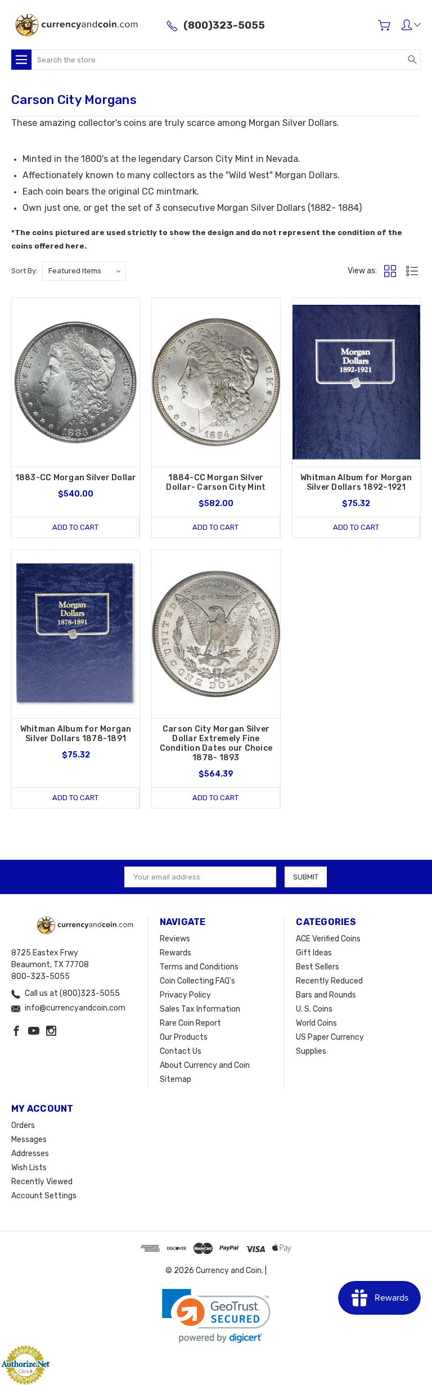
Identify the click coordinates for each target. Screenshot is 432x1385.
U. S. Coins (314, 1009)
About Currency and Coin (205, 1065)
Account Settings (43, 1196)
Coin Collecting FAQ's (197, 981)
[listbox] (84, 271)
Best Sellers (317, 967)
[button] (216, 1316)
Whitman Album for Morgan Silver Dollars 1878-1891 (76, 733)
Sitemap (175, 1079)
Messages (29, 1139)
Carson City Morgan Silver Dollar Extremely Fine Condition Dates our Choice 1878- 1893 (216, 743)
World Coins (316, 1023)
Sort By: (24, 271)
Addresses (30, 1153)
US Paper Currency (330, 1037)
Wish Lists (29, 1167)
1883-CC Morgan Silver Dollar (76, 477)
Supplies (311, 1051)
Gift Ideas (314, 953)
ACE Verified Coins (328, 939)
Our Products (184, 1037)
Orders (23, 1125)
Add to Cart (75, 527)
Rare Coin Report (190, 1023)
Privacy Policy (185, 995)
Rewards (175, 953)
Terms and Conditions (199, 967)
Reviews (175, 939)
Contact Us (180, 1051)
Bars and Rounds (326, 995)
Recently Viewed (42, 1182)
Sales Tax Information (200, 1009)
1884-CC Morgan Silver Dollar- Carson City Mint (216, 482)
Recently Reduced (329, 981)
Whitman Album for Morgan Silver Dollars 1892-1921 (356, 482)
